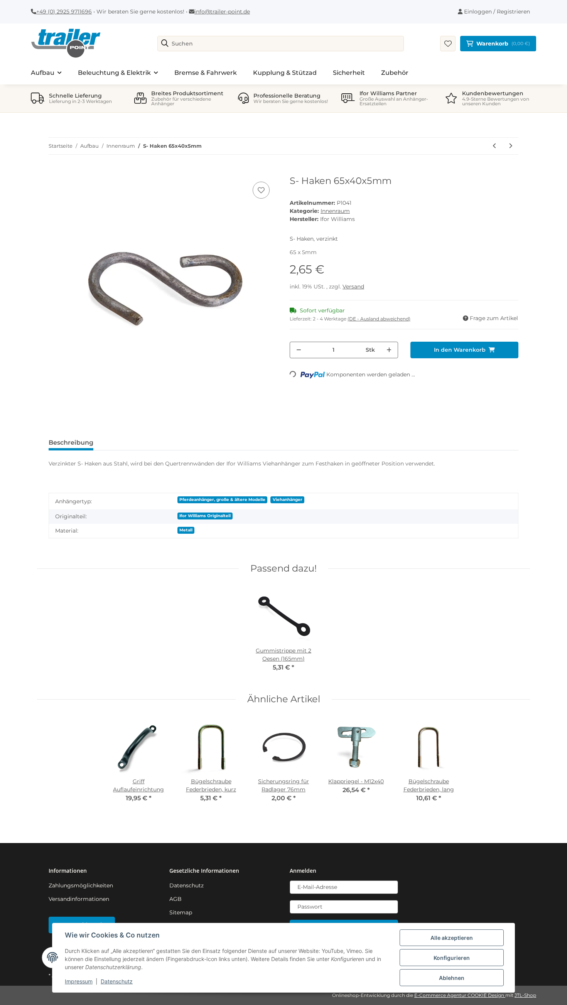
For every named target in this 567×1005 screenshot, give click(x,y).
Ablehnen (451, 978)
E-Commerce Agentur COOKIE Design (459, 995)
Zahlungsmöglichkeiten (81, 885)
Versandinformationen (79, 898)
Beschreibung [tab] (71, 442)
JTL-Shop (525, 995)
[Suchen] (165, 43)
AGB (175, 898)
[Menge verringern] (298, 350)
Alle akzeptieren (451, 937)
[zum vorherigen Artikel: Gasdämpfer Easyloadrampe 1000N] (495, 146)
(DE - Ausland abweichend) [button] (379, 319)
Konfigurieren (452, 957)
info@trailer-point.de (222, 11)
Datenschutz (186, 885)
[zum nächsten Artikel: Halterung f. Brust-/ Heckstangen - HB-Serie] (510, 146)
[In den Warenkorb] (55, 171)
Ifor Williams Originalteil (205, 515)
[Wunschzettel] (448, 43)
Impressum (79, 981)
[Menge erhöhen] (389, 350)
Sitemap (180, 912)
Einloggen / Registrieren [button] (496, 11)
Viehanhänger (287, 499)
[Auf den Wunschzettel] (261, 190)
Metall (185, 530)
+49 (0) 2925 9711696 (64, 11)
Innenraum (335, 210)
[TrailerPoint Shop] (66, 43)
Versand (353, 286)
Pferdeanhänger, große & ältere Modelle (222, 499)
